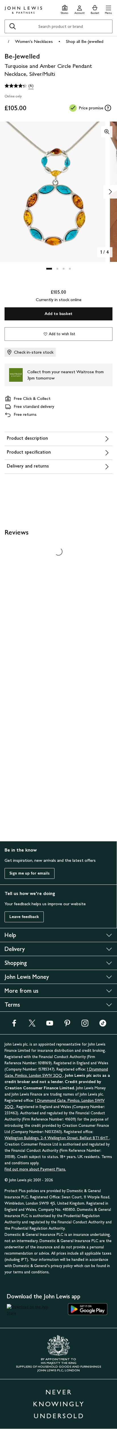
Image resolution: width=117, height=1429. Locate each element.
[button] (108, 9)
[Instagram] (85, 1025)
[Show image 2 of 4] (110, 192)
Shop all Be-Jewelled (84, 41)
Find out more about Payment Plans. (35, 1169)
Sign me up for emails (29, 873)
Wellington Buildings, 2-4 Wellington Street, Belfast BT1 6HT (57, 1138)
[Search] (12, 26)
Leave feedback (24, 916)
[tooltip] (107, 107)
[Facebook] (14, 1025)
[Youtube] (49, 1025)
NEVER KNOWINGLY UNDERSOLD (59, 1404)
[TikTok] (102, 1025)
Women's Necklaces (34, 41)
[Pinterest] (67, 1025)
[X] (32, 1025)
